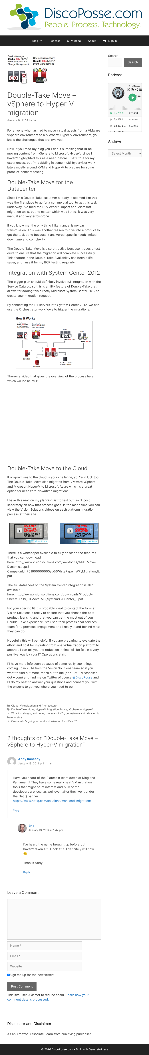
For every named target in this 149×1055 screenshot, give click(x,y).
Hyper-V (41, 709)
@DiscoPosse (82, 677)
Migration (53, 709)
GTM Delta (74, 41)
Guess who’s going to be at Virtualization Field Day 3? (44, 721)
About (92, 41)
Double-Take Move (22, 709)
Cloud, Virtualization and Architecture (34, 705)
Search (113, 56)
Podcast (54, 41)
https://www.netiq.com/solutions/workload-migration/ (52, 801)
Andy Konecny (29, 759)
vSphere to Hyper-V (81, 709)
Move (63, 709)
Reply (16, 810)
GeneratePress (98, 1049)
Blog (35, 41)
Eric (31, 826)
